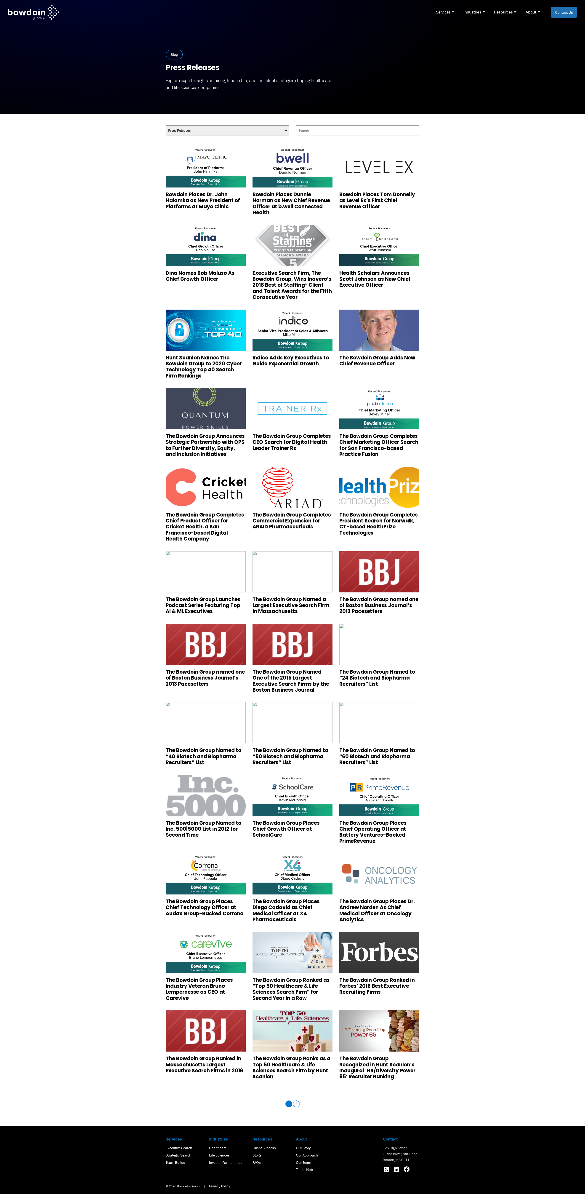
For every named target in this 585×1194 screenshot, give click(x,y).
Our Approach (307, 1155)
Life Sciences (219, 1155)
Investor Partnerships (225, 1162)
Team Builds (175, 1162)
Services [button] (443, 12)
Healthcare (217, 1148)
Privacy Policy (219, 1186)
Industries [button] (472, 12)
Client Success (264, 1148)
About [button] (531, 12)
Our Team (303, 1162)
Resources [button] (503, 12)
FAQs (257, 1162)
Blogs (257, 1155)
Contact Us (564, 12)
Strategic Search (178, 1155)
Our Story (303, 1148)
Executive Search (179, 1148)
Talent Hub (304, 1169)
